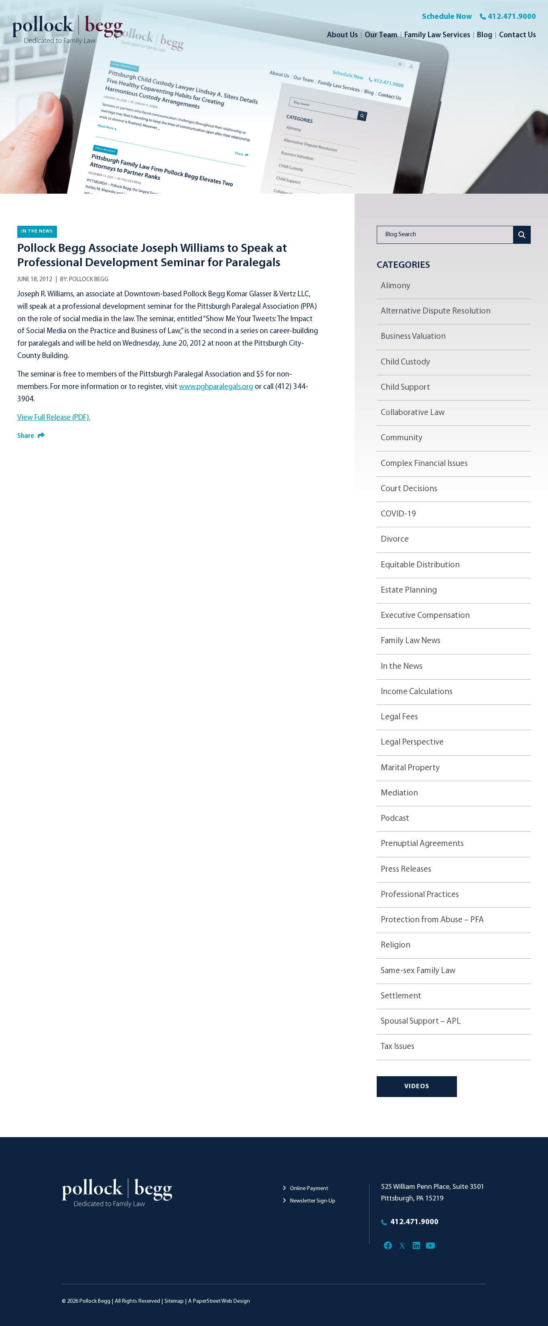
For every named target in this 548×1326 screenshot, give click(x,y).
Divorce (395, 539)
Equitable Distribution (420, 565)
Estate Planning (409, 590)
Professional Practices (420, 895)
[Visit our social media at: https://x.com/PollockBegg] (402, 1246)
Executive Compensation (425, 615)
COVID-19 (398, 514)
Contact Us (517, 35)
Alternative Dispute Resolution (436, 311)
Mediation (399, 793)
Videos (416, 1086)
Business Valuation (413, 336)
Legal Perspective (412, 742)
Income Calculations (417, 692)
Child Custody (405, 362)
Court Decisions (409, 489)
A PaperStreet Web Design (219, 1301)
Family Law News (410, 641)
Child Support (405, 387)
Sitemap (174, 1301)
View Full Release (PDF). (53, 418)
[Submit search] (522, 235)
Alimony (395, 286)
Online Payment (308, 1189)
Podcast (395, 818)
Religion (395, 945)
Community (401, 438)
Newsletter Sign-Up (312, 1201)
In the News (37, 231)
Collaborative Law (412, 413)
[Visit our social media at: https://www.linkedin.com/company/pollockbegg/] (416, 1246)
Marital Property (410, 768)
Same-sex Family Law (418, 971)
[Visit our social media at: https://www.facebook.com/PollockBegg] (388, 1246)
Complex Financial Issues (424, 464)
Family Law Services (437, 35)
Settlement (401, 996)
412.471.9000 (512, 17)
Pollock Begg (88, 280)
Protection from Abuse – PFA (432, 920)
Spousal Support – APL (421, 1021)
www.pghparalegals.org (216, 387)
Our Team (381, 35)
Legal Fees (399, 717)
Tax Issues (397, 1047)
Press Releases (406, 869)
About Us (342, 35)
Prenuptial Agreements (422, 844)
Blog (484, 35)
